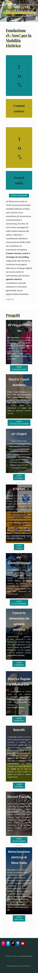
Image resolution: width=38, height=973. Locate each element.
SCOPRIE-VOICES (19, 547)
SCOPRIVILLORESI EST (19, 720)
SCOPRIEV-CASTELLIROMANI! (19, 602)
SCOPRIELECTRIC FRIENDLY (19, 840)
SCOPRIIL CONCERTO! (19, 664)
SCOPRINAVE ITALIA (19, 918)
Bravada (18, 966)
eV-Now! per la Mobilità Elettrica (19, 13)
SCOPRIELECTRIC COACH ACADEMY (19, 423)
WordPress (27, 966)
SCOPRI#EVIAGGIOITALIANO (19, 368)
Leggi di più (10, 299)
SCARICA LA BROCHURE (19, 195)
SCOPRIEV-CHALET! (19, 477)
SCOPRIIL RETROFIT (19, 785)
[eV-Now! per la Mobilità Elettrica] (9, 4)
